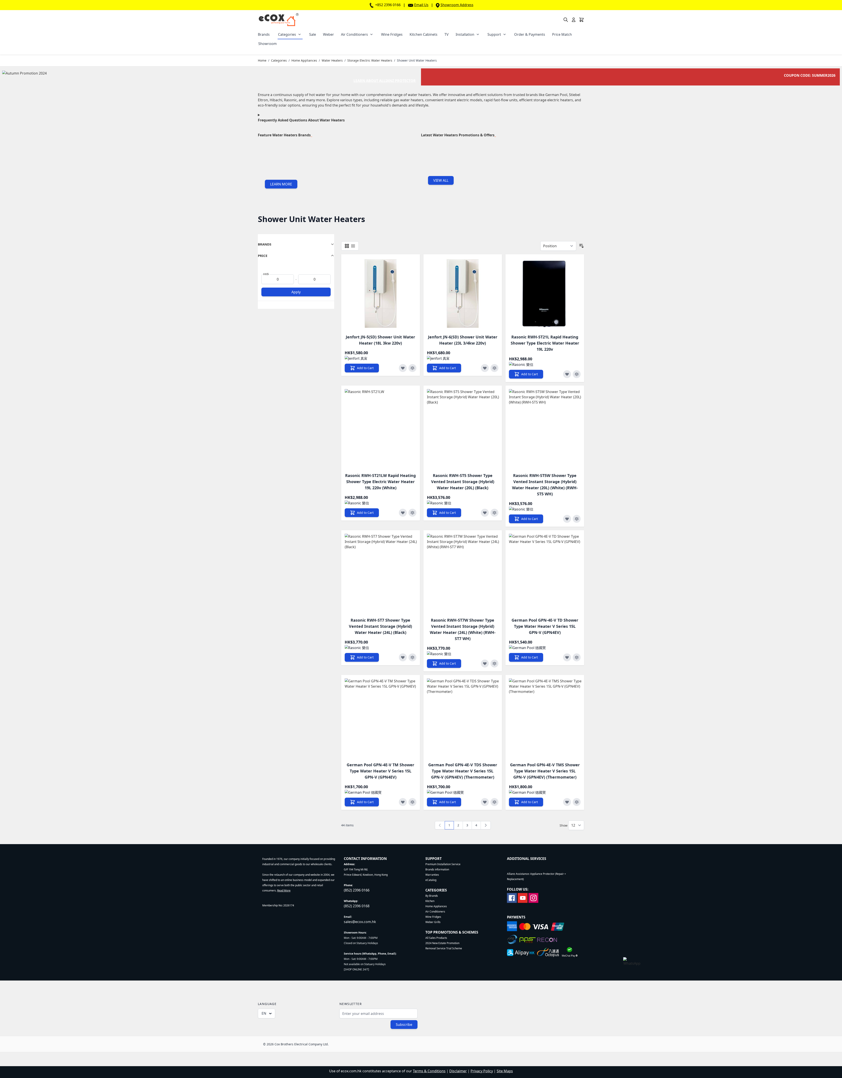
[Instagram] (533, 897)
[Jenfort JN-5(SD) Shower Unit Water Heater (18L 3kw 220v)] (380, 293)
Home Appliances (304, 60)
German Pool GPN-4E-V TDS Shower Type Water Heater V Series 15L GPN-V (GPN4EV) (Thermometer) (462, 771)
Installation (465, 34)
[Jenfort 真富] (356, 358)
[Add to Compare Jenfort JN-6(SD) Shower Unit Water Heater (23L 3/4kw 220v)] (494, 368)
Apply (296, 292)
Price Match (562, 34)
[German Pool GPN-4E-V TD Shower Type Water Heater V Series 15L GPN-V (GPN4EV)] (548, 573)
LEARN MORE (281, 184)
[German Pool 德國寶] (527, 647)
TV (446, 34)
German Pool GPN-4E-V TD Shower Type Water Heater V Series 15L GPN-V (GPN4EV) (545, 626)
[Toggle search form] (565, 19)
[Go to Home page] (278, 20)
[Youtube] (523, 897)
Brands (264, 34)
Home (262, 60)
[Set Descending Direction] (581, 246)
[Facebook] (512, 897)
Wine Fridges (392, 34)
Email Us (421, 4)
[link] (440, 825)
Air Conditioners (354, 34)
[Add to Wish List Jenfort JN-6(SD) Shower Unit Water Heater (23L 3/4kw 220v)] (485, 368)
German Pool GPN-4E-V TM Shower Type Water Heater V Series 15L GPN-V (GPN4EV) (380, 771)
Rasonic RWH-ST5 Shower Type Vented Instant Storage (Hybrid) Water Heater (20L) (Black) (462, 481)
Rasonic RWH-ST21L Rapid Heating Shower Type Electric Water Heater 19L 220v (545, 343)
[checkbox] (347, 246)
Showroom (267, 43)
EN (264, 1013)
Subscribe (404, 1024)
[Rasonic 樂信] (521, 364)
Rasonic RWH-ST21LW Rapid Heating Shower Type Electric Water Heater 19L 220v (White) (380, 481)
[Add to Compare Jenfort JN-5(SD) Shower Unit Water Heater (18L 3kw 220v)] (412, 368)
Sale (312, 34)
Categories (287, 34)
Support (494, 34)
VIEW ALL (440, 180)
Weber (328, 34)
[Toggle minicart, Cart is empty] (581, 19)
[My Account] (573, 19)
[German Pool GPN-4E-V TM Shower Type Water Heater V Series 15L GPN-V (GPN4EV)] (384, 717)
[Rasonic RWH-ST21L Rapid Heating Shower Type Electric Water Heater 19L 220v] (545, 293)
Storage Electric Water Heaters (369, 60)
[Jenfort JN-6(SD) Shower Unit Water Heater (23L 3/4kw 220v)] (463, 293)
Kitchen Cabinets (423, 34)
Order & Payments (529, 34)
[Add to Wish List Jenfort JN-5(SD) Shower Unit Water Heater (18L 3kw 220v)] (403, 368)
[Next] (486, 825)
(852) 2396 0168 (356, 906)
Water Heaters (332, 60)
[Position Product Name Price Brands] (558, 246)
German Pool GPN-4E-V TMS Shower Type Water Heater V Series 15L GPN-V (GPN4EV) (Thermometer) (545, 771)
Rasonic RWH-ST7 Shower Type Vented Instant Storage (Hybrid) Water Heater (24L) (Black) (380, 626)
